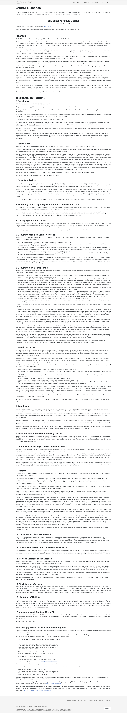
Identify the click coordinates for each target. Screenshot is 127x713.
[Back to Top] (124, 710)
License (101, 700)
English (107, 708)
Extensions (75, 2)
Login (102, 2)
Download (86, 2)
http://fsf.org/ (48, 26)
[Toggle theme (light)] (108, 2)
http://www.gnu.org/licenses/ (49, 661)
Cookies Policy (93, 700)
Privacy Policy (82, 700)
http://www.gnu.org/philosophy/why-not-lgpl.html (37, 690)
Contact (108, 700)
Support (94, 2)
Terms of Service (71, 700)
